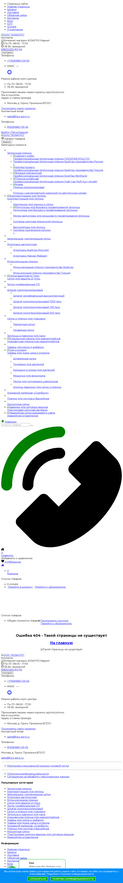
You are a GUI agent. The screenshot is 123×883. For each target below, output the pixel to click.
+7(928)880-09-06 (18, 60)
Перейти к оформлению (50, 587)
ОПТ (10, 23)
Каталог (12, 9)
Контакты (13, 18)
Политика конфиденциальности (28, 773)
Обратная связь (17, 15)
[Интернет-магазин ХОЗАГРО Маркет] (12, 34)
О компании (15, 29)
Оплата (11, 26)
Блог (10, 21)
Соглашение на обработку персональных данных (38, 776)
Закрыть (6, 142)
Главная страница (18, 6)
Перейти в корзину (20, 587)
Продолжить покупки (54, 620)
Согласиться (38, 879)
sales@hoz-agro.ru (18, 116)
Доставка (13, 12)
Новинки (10, 421)
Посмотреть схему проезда (18, 108)
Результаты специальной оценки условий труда (38, 765)
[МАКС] (9, 73)
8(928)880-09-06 (17, 127)
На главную (61, 643)
